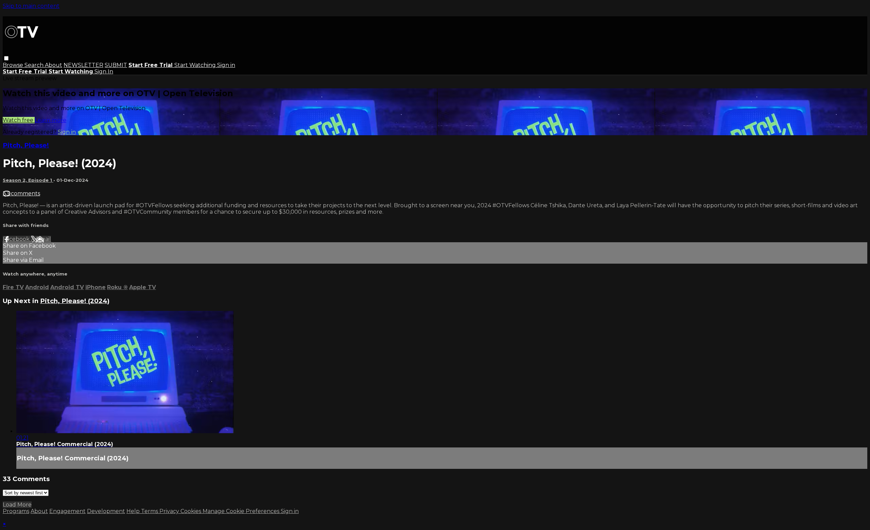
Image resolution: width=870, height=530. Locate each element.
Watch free (19, 120)
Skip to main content (31, 6)
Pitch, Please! (26, 145)
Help (133, 511)
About (53, 65)
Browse (13, 65)
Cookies (191, 511)
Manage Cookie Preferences (242, 511)
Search (34, 65)
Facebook (17, 239)
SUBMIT (116, 65)
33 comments (21, 193)
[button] (6, 58)
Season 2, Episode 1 (28, 180)
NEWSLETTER (83, 65)
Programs (16, 511)
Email (43, 239)
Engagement (67, 511)
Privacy (169, 511)
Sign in (226, 65)
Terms (150, 511)
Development (106, 511)
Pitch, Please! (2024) (74, 301)
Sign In (103, 71)
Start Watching (195, 65)
